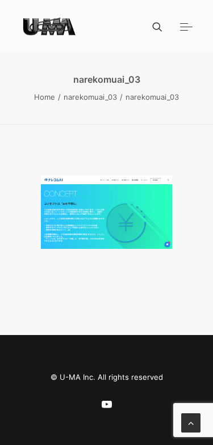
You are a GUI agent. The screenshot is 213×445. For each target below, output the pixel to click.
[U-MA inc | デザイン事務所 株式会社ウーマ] (49, 26)
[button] (186, 26)
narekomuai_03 (90, 96)
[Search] (152, 27)
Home (44, 96)
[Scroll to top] (191, 421)
